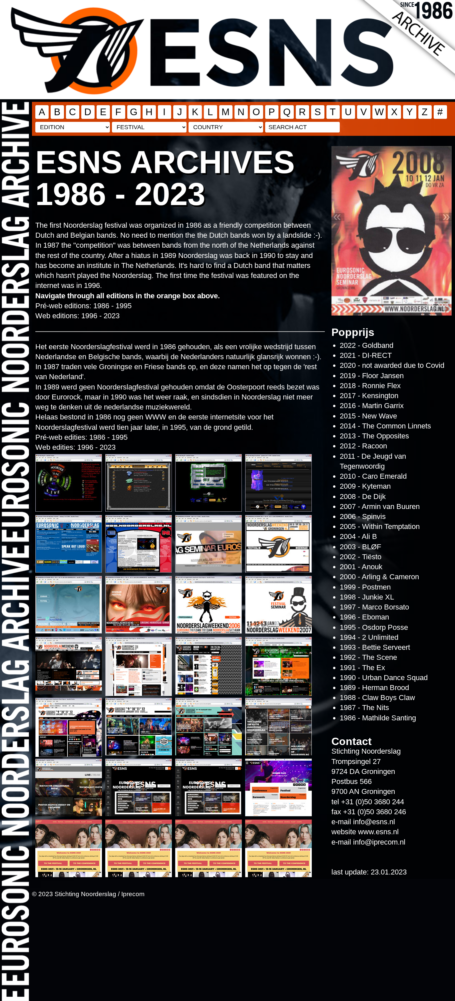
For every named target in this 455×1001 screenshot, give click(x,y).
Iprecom (133, 893)
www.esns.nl (378, 832)
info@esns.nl (374, 822)
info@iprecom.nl (379, 842)
